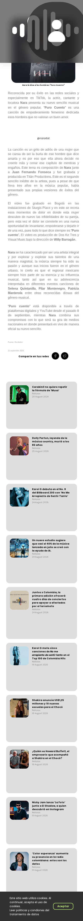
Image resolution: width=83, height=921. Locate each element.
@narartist (43, 138)
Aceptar (63, 906)
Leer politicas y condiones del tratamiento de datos (29, 912)
